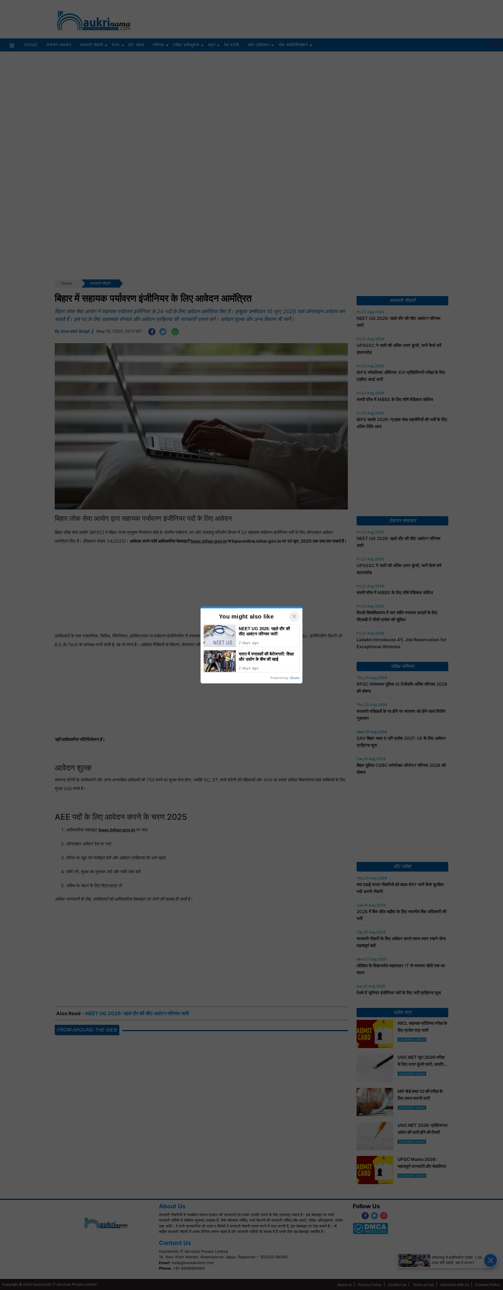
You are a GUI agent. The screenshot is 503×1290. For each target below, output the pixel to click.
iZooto (295, 678)
